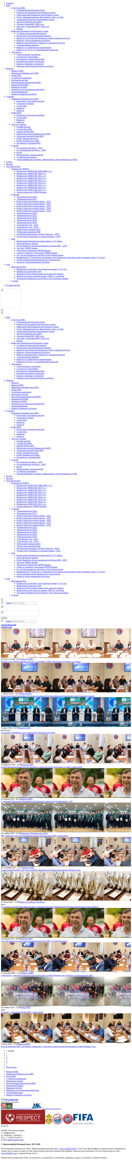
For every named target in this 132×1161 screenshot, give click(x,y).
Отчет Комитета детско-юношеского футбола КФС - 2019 (41, 246)
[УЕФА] (68, 1123)
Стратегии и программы (27, 57)
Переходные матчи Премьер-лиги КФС (33, 134)
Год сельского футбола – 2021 (29, 148)
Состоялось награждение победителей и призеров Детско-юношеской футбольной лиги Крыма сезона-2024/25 (49, 907)
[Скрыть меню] (2, 618)
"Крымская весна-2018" (26, 222)
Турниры (10, 96)
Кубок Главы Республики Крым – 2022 (33, 201)
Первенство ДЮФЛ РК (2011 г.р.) (31, 176)
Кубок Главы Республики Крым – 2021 (33, 204)
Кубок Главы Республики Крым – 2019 (33, 208)
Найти (9, 603)
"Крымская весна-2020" (26, 218)
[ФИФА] (83, 1123)
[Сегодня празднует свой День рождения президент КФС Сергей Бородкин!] (27, 936)
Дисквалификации (19, 92)
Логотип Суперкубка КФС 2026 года (32, 26)
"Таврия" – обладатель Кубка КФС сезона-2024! (22, 1012)
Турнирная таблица (25, 103)
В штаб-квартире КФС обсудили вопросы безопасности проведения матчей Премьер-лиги (41, 870)
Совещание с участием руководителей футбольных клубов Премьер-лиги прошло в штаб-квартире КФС (47, 975)
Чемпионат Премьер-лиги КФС (25, 73)
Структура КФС (18, 8)
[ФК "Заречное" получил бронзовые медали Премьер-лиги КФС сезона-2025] (27, 831)
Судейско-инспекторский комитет (31, 33)
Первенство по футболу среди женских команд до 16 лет (41, 269)
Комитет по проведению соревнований (33, 47)
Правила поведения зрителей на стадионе (34, 66)
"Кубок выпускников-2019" (28, 229)
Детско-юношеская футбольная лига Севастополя (38, 260)
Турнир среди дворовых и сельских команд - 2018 (38, 236)
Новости (10, 68)
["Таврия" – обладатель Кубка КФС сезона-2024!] (27, 1005)
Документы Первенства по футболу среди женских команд (42, 278)
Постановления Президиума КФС (26, 82)
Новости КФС (17, 71)
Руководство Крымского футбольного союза (36, 12)
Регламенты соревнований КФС (30, 59)
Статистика (21, 106)
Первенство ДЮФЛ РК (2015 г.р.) (31, 185)
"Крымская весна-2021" (26, 215)
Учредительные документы (28, 54)
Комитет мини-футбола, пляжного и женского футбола (40, 43)
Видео (19, 152)
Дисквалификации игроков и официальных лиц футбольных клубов (46, 159)
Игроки (9, 164)
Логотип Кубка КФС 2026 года (30, 24)
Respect (19, 29)
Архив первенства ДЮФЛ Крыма (31, 192)
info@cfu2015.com (15, 1140)
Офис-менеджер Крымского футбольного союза (37, 15)
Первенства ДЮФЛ (20, 169)
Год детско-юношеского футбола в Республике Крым (39, 255)
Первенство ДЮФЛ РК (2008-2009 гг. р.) (34, 171)
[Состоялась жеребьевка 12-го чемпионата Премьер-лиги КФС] (27, 726)
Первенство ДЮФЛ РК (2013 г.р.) (31, 180)
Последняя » (11, 1067)
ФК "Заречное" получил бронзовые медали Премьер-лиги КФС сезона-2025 (34, 836)
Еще (13, 239)
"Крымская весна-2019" (26, 220)
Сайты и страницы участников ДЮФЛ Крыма (36, 253)
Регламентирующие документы (30, 61)
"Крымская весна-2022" (26, 213)
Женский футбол (18, 267)
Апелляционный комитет (27, 45)
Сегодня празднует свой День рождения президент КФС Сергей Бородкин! (34, 941)
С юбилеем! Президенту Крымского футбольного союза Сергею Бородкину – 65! (37, 801)
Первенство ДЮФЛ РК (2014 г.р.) (31, 183)
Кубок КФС (16, 75)
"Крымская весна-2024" (26, 197)
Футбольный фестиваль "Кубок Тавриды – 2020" (38, 234)
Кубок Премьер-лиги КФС (28, 141)
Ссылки (14, 145)
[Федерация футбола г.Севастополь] (57, 1123)
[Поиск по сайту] (2, 600)
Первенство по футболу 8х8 (28, 271)
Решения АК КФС (19, 87)
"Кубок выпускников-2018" (28, 232)
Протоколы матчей (19, 80)
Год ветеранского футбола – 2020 (31, 150)
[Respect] (23, 1123)
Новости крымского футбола (24, 94)
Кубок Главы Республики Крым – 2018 (33, 211)
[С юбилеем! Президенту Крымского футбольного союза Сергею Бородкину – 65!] (27, 797)
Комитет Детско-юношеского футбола (33, 40)
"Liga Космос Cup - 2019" (27, 227)
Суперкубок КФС (24, 129)
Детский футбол (13, 166)
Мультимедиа (11, 1100)
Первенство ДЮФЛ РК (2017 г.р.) (31, 190)
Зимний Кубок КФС (25, 131)
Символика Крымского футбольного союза (35, 19)
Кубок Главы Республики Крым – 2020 (33, 206)
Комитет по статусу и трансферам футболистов (37, 50)
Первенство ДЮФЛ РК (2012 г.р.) (31, 178)
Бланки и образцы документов (29, 64)
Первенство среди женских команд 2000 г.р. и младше (40, 276)
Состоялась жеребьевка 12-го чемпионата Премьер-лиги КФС (28, 733)
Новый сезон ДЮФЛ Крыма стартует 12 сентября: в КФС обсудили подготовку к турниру (41, 661)
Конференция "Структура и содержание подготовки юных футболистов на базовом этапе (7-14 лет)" (60, 257)
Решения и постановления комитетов (27, 89)
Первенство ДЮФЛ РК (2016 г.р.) (31, 187)
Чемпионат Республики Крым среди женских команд (40, 274)
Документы (16, 52)
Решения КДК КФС (20, 85)
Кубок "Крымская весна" (27, 138)
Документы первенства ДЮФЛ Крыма (33, 250)
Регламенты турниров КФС (28, 143)
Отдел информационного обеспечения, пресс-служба (39, 17)
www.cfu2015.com (67, 1149)
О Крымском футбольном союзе (30, 10)
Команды (20, 108)
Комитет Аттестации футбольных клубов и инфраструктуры (43, 38)
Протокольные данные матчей (29, 155)
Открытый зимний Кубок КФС (30, 136)
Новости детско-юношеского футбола (33, 262)
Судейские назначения (21, 78)
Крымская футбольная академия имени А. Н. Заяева (39, 241)
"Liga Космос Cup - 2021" (27, 225)
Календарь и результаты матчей (30, 101)
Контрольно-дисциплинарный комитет (33, 36)
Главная (9, 3)
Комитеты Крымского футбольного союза (29, 31)
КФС (8, 5)
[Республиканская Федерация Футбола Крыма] (48, 1123)
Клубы (9, 162)
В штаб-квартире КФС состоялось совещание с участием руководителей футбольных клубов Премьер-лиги (48, 1046)
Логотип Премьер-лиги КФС (29, 22)
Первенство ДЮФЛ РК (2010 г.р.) (31, 173)
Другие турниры (18, 124)
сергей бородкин (8, 625)
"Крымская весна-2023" (26, 199)
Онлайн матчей (23, 127)
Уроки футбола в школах (27, 243)
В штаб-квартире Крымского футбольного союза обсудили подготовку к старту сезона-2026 (41, 767)
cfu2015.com (6, 627)
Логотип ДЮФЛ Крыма (27, 248)
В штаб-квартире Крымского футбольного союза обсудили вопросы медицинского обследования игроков (47, 696)
